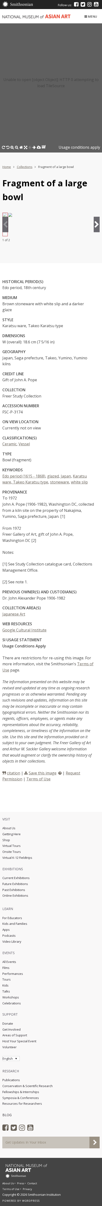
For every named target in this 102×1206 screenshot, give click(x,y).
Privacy (27, 1189)
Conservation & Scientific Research (27, 1086)
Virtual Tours (11, 846)
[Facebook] (76, 4)
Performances (12, 974)
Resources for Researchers (22, 1103)
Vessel (24, 444)
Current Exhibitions (16, 878)
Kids (5, 985)
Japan (66, 476)
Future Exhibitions (15, 884)
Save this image (42, 773)
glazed (53, 476)
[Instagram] (89, 4)
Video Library (11, 941)
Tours (6, 979)
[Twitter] (83, 4)
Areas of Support (14, 1035)
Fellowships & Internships (20, 1092)
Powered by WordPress (21, 1200)
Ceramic (9, 444)
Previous (5, 224)
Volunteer (9, 1047)
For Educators (12, 918)
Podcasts (9, 935)
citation (13, 773)
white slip (79, 482)
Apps (6, 929)
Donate (7, 1023)
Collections (24, 167)
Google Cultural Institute (24, 630)
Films (5, 968)
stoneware (59, 482)
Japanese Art (13, 614)
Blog (7, 1115)
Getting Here (11, 834)
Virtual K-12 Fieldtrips (17, 857)
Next (97, 224)
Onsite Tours (11, 852)
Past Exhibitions (13, 890)
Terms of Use (38, 779)
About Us (8, 828)
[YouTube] (96, 4)
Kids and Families (14, 923)
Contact (32, 1183)
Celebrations (11, 1003)
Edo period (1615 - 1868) (23, 476)
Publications (11, 1080)
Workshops (10, 997)
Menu (92, 16)
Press (20, 1183)
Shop (6, 840)
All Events (9, 962)
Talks (6, 991)
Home (6, 167)
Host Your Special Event (19, 1041)
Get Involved (11, 1029)
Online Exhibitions (15, 895)
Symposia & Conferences (20, 1098)
